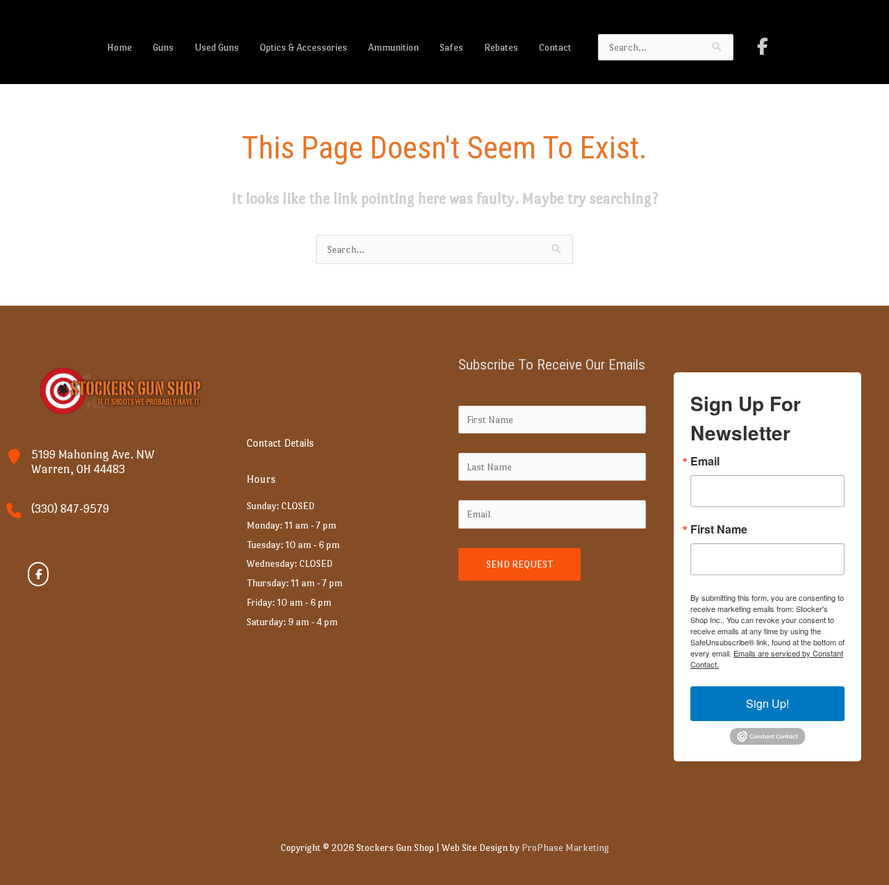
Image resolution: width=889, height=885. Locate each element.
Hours (261, 479)
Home (119, 47)
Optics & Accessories (303, 47)
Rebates (501, 47)
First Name (718, 529)
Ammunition (393, 47)
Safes (451, 47)
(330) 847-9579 (70, 508)
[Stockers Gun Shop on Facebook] (762, 47)
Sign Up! (767, 703)
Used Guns (216, 47)
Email (705, 461)
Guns (163, 47)
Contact (555, 47)
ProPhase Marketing (565, 847)
